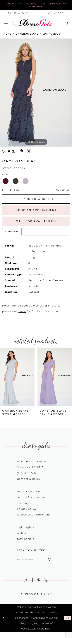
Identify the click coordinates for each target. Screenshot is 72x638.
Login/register (26, 527)
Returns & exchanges (31, 497)
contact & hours (28, 479)
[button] (6, 22)
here (47, 628)
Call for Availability (36, 221)
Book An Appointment (36, 210)
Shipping (23, 503)
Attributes (12, 231)
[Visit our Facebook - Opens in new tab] (32, 580)
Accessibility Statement (33, 514)
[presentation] (17, 377)
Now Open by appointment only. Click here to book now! (36, 5)
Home (7, 33)
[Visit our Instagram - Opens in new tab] (26, 580)
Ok (68, 618)
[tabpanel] (36, 92)
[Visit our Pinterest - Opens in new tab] (38, 580)
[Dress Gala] (36, 22)
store (22, 311)
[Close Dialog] (3, 618)
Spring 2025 (51, 33)
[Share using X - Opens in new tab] (29, 151)
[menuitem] (6, 22)
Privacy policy (26, 509)
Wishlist (22, 533)
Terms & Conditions (30, 491)
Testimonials (25, 538)
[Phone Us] (14, 22)
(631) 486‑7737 (27, 473)
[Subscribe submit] (49, 559)
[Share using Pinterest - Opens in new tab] (21, 151)
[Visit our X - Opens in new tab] (46, 580)
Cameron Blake (27, 33)
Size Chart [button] (63, 190)
